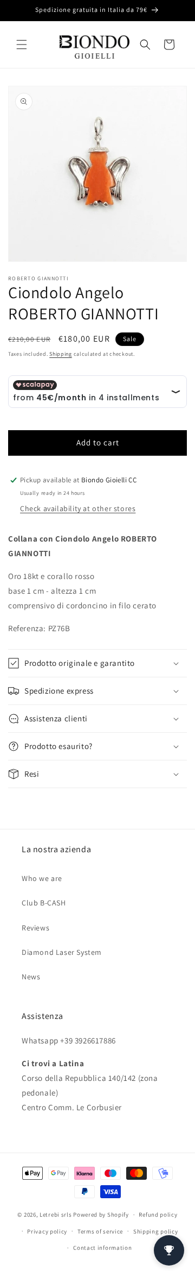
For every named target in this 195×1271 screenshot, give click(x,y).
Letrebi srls (56, 1214)
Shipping (60, 353)
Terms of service (100, 1231)
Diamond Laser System (62, 952)
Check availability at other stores (77, 508)
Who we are (42, 878)
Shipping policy (155, 1231)
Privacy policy (47, 1231)
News (31, 976)
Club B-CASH (44, 903)
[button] (22, 44)
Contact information (102, 1247)
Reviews (35, 928)
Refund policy (158, 1214)
